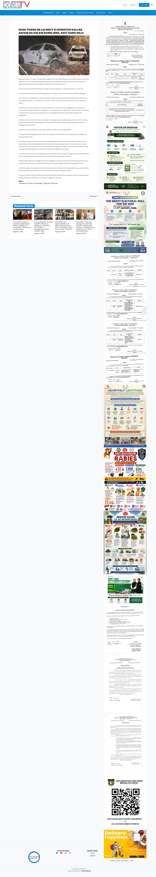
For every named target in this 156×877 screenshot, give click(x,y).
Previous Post (15, 196)
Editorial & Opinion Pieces (85, 13)
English (64, 13)
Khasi (57, 13)
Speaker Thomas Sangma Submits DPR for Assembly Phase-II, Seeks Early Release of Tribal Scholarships (85, 226)
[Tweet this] (30, 183)
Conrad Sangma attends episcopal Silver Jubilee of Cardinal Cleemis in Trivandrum (22, 225)
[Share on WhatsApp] (38, 183)
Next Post (94, 196)
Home (125, 5)
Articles (71, 13)
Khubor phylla (100, 13)
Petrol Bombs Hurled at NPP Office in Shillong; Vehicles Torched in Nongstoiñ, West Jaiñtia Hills (43, 226)
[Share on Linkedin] (46, 183)
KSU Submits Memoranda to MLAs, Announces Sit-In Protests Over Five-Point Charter (64, 225)
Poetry (110, 13)
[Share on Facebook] (23, 183)
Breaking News (48, 13)
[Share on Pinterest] (54, 183)
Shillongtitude (86, 871)
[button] (144, 5)
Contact (133, 5)
